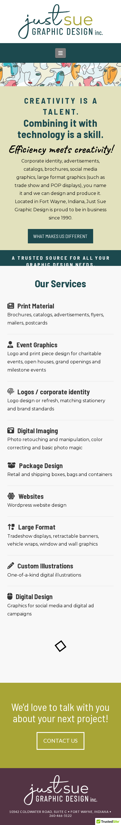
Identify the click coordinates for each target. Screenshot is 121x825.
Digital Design (34, 596)
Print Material (35, 306)
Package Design (41, 465)
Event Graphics (37, 345)
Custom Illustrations (45, 566)
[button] (60, 53)
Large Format (36, 527)
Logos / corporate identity (53, 392)
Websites (31, 496)
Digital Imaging (37, 430)
